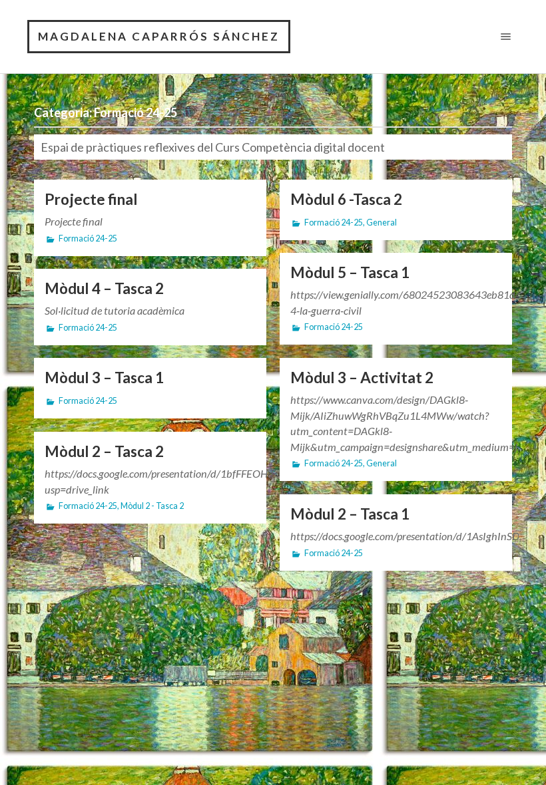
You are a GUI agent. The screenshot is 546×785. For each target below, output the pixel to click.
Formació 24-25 (88, 238)
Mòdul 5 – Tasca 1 (350, 272)
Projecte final (91, 199)
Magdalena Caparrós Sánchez (159, 36)
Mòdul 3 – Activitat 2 (361, 378)
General (381, 223)
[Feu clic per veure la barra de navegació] (503, 36)
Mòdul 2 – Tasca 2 (104, 451)
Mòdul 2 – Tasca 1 (350, 514)
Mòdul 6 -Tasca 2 (346, 199)
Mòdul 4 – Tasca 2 (104, 288)
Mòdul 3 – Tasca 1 (104, 378)
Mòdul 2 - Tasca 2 (152, 506)
